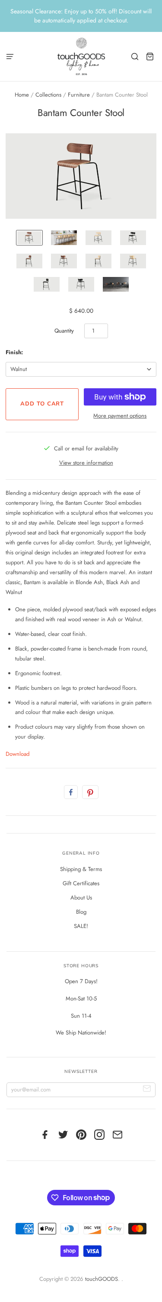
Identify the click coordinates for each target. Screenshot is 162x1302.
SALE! (81, 926)
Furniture (79, 95)
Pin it (90, 792)
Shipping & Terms (81, 869)
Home (22, 95)
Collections (48, 95)
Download (17, 754)
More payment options (119, 416)
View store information (86, 463)
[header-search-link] (135, 56)
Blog (81, 912)
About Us (81, 897)
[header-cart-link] (150, 56)
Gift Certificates (81, 883)
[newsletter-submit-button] (147, 1090)
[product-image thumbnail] (29, 237)
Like (71, 792)
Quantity (64, 331)
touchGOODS (101, 1279)
